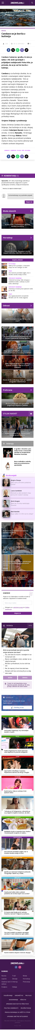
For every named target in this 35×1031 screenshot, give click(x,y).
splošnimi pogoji (18, 607)
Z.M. (6, 44)
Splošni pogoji (26, 1008)
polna (19, 150)
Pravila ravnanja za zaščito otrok (17, 1012)
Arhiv (30, 625)
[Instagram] (19, 967)
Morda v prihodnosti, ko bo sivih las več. (17, 664)
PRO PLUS (28, 995)
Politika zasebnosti (11, 1008)
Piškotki (23, 1000)
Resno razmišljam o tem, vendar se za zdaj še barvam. (18, 660)
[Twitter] (13, 50)
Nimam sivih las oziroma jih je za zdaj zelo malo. (18, 672)
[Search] (32, 3)
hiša (23, 150)
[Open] (4, 3)
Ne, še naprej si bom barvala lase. (16, 668)
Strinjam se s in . (17, 608)
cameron (13, 150)
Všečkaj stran (19, 707)
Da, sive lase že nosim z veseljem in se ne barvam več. (18, 656)
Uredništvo (19, 995)
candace (7, 150)
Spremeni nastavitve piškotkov (17, 1004)
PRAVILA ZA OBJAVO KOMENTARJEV (12, 188)
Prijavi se (29, 202)
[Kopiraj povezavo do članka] (26, 50)
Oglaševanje (8, 995)
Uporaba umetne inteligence (17, 1016)
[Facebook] (8, 50)
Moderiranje (13, 1000)
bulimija (27, 150)
